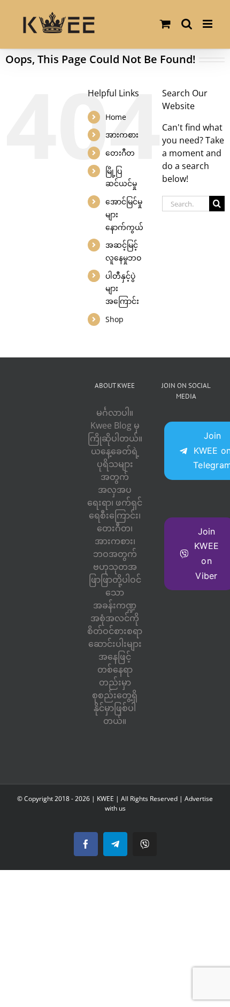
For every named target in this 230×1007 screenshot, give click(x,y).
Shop (114, 319)
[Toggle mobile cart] (165, 23)
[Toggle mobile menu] (208, 23)
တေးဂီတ (120, 153)
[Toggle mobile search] (186, 23)
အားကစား (122, 134)
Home (115, 117)
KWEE (105, 798)
